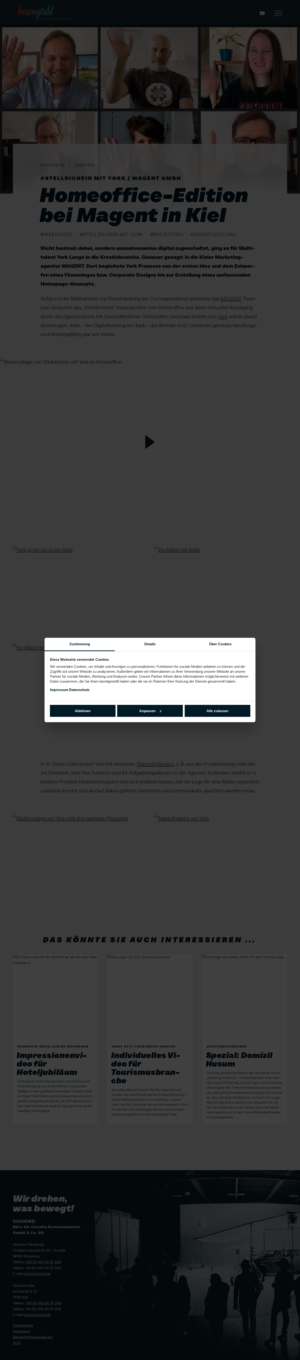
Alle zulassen (217, 711)
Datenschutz (79, 690)
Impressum (59, 690)
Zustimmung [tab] (79, 644)
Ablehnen (82, 711)
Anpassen (147, 711)
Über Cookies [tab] (220, 644)
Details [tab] (150, 644)
